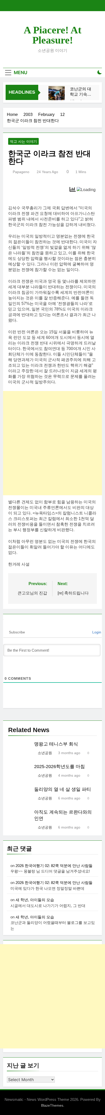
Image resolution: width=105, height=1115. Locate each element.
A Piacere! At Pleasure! (52, 35)
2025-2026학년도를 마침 (59, 766)
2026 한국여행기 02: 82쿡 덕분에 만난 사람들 (54, 865)
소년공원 (45, 753)
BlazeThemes (52, 1105)
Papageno (21, 172)
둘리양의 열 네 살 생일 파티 (62, 789)
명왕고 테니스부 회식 (56, 744)
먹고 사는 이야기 (23, 141)
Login (96, 632)
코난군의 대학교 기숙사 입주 (80, 92)
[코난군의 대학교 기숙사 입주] (56, 94)
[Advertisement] (52, 443)
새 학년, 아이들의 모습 (35, 900)
